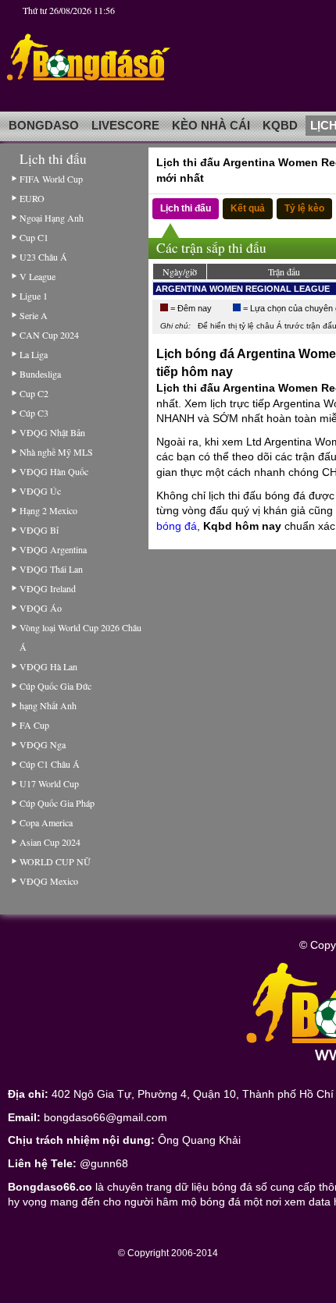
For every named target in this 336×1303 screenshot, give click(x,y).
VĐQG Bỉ (39, 530)
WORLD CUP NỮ (55, 861)
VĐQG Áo (41, 608)
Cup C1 (34, 237)
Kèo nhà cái (211, 125)
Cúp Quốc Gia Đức (55, 686)
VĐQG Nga (43, 744)
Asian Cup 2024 (50, 842)
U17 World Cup (49, 783)
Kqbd (280, 125)
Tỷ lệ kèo (304, 208)
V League (37, 276)
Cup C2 (34, 393)
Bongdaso (44, 125)
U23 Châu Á (43, 256)
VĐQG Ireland (48, 588)
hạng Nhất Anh (48, 705)
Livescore (125, 125)
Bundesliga (40, 373)
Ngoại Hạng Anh (52, 217)
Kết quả (248, 208)
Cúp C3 (34, 413)
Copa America (46, 822)
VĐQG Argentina (53, 549)
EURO (32, 198)
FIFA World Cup (51, 178)
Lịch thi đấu (185, 208)
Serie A (34, 315)
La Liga (34, 354)
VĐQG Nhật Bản (52, 432)
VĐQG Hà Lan (48, 666)
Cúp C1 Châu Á (50, 764)
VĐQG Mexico (49, 881)
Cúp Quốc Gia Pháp (57, 803)
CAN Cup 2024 (49, 334)
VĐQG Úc (40, 491)
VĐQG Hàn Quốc (54, 471)
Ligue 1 (34, 295)
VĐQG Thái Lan (51, 569)
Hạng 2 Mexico (48, 510)
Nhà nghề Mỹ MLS (56, 452)
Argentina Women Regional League (242, 288)
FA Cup (34, 725)
